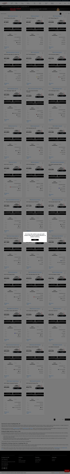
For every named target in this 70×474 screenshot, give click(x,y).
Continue (35, 239)
